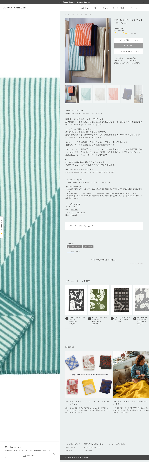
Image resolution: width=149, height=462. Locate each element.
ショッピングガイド (125, 63)
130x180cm (76, 207)
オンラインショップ (71, 14)
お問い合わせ (70, 447)
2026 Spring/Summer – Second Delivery (74, 2)
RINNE (78, 204)
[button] (68, 50)
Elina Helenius (80, 212)
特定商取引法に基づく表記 (93, 444)
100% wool (74, 209)
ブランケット (87, 14)
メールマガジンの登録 (117, 444)
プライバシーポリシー (92, 447)
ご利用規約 (88, 450)
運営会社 (68, 450)
